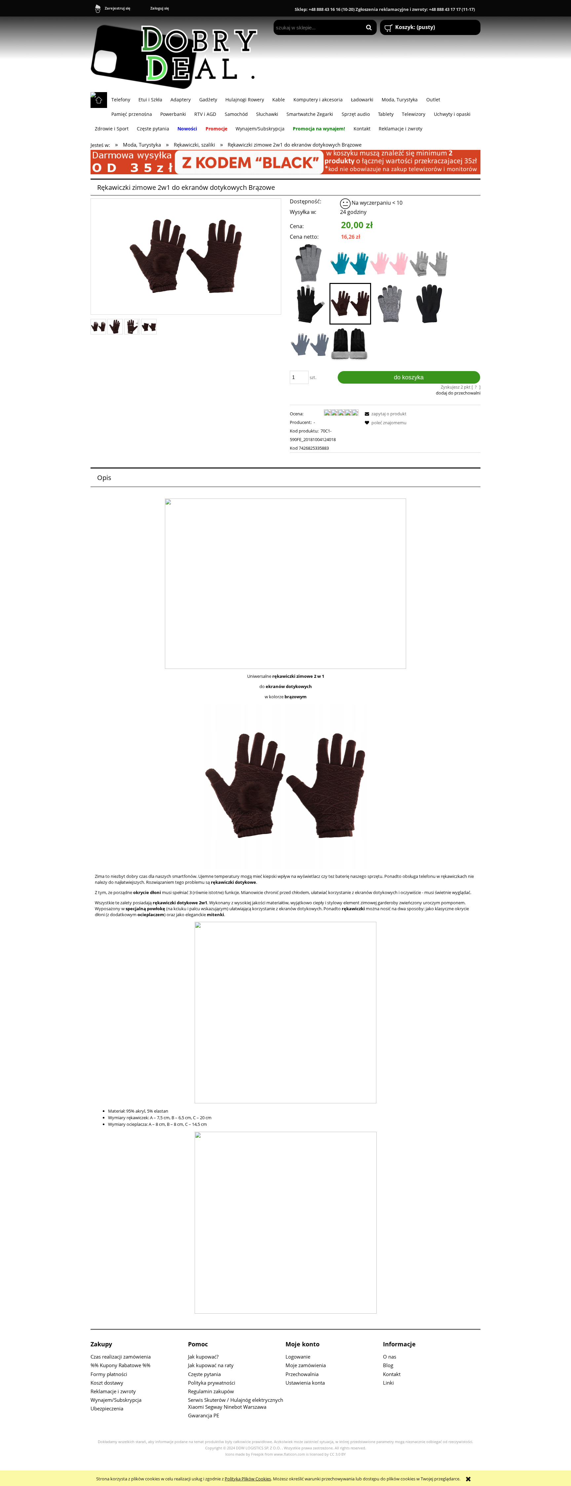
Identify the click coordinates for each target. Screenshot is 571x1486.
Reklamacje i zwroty (113, 1391)
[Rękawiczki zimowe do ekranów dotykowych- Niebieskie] (349, 263)
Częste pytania (204, 1374)
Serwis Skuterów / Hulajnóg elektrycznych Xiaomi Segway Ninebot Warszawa (235, 1403)
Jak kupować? (203, 1356)
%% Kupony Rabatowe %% (120, 1365)
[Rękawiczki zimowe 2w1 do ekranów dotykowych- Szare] (428, 263)
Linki (388, 1382)
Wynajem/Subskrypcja (116, 1400)
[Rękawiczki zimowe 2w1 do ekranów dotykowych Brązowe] (350, 304)
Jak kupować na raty (211, 1365)
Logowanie (298, 1356)
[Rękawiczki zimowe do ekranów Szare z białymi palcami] (309, 344)
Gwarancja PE (203, 1415)
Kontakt (391, 1374)
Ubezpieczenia (107, 1408)
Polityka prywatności (211, 1382)
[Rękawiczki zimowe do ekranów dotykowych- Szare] (309, 263)
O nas (389, 1356)
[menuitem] (120, 99)
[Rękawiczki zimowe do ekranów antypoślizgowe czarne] (430, 304)
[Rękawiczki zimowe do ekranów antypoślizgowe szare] (391, 304)
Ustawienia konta (305, 1382)
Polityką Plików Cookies (248, 1479)
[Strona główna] (177, 54)
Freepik (257, 1454)
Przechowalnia (302, 1374)
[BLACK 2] (285, 161)
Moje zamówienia (306, 1365)
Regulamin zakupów (211, 1391)
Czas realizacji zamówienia (121, 1356)
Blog (388, 1365)
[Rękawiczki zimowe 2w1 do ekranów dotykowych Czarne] (309, 304)
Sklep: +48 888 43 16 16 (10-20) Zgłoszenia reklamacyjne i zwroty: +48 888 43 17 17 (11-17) (385, 9)
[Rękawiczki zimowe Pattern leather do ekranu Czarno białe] (349, 344)
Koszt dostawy (107, 1382)
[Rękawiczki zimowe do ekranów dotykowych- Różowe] (389, 263)
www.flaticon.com (289, 1454)
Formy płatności (109, 1374)
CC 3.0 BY (338, 1454)
